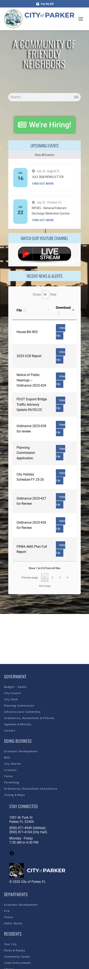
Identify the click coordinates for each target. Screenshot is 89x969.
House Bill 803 (27, 332)
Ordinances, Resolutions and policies (31, 788)
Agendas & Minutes (17, 724)
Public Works (13, 923)
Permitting (11, 782)
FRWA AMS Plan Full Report (32, 549)
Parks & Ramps (14, 950)
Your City (10, 944)
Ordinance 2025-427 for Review (31, 501)
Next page (45, 585)
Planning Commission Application (26, 453)
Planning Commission (19, 705)
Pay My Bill (47, 3)
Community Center (17, 956)
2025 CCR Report (29, 356)
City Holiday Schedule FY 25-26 (30, 477)
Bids (7, 757)
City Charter (12, 764)
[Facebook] (11, 855)
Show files (44, 294)
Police (8, 917)
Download (63, 308)
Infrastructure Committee (22, 712)
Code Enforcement (17, 963)
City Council (12, 693)
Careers (10, 730)
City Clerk (11, 699)
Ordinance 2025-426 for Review (31, 525)
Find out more (43, 183)
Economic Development (21, 751)
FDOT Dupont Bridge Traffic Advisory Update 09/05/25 (32, 404)
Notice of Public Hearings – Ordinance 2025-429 (31, 380)
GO (76, 97)
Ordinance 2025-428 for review (31, 428)
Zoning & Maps (14, 795)
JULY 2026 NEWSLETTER (48, 177)
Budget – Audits (15, 687)
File (19, 310)
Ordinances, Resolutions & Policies (29, 718)
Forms (8, 776)
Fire (7, 911)
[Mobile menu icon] (81, 19)
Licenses (10, 770)
